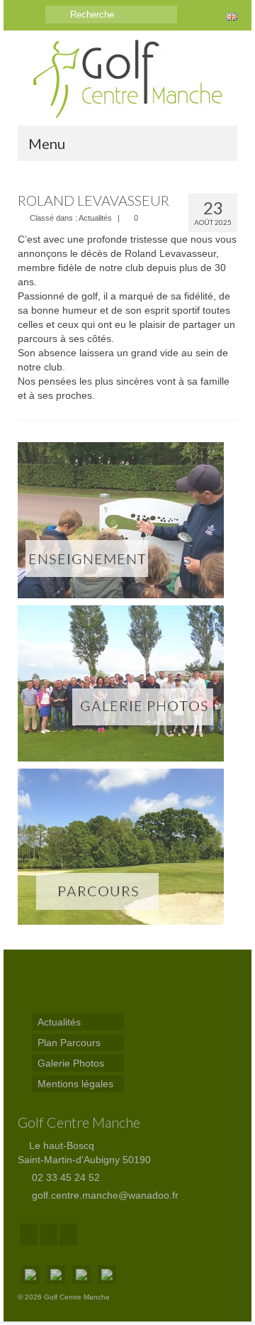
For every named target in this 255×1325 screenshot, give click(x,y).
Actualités (95, 218)
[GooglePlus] (48, 1235)
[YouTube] (68, 1235)
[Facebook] (29, 1235)
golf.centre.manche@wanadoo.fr (103, 1195)
